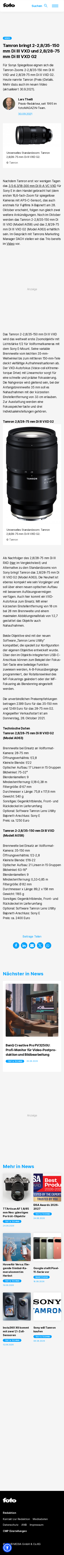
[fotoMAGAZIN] (9, 6)
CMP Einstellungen (15, 1531)
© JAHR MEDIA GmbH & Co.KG (22, 1544)
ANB (24, 1524)
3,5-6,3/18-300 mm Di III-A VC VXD (32, 186)
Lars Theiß (25, 99)
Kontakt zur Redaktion (16, 1519)
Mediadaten (40, 1519)
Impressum (37, 1524)
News (7, 38)
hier (13, 563)
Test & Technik (14, 1061)
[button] (16, 945)
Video (10, 244)
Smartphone (41, 1277)
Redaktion (9, 1512)
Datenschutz (10, 1524)
